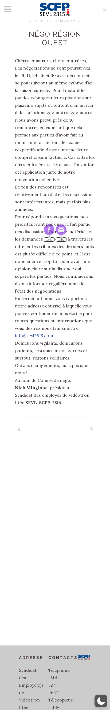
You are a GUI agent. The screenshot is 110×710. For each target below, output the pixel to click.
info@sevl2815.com (34, 335)
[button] (101, 701)
